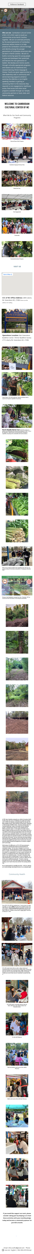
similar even (23, 910)
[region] (17, 4)
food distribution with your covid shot (16, 908)
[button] (2, 10)
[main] (17, 64)
